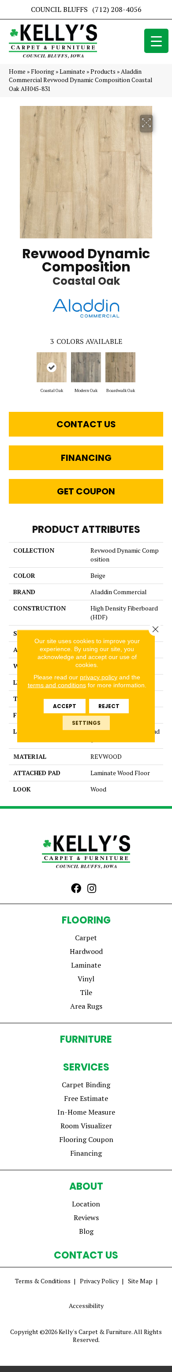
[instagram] (91, 889)
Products (103, 71)
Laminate (72, 71)
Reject (109, 706)
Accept (64, 706)
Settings (86, 723)
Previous (13, 368)
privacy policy (98, 677)
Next (158, 368)
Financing (86, 458)
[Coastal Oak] (51, 367)
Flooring (42, 71)
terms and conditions (57, 685)
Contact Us (86, 424)
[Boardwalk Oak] (120, 367)
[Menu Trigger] (156, 41)
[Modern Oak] (86, 367)
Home (17, 71)
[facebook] (76, 889)
